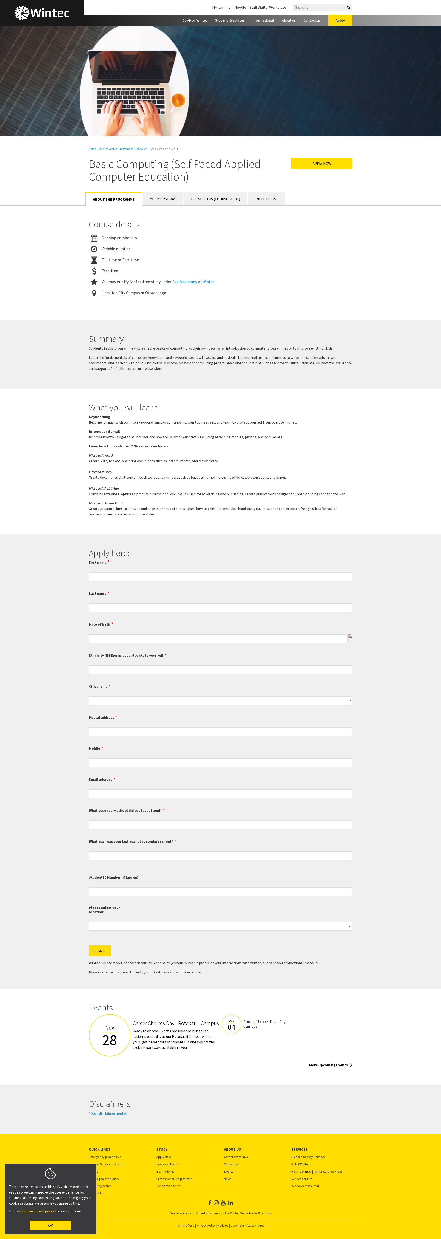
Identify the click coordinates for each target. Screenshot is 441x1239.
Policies (223, 1225)
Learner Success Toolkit (105, 1164)
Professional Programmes (174, 1179)
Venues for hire (301, 1179)
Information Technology (133, 148)
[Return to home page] (42, 13)
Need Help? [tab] (267, 199)
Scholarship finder (168, 1186)
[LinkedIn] (230, 1202)
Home (92, 148)
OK (50, 1225)
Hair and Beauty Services (308, 1157)
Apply (340, 20)
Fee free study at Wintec (193, 281)
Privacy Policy (206, 1225)
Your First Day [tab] (163, 199)
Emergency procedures (105, 1157)
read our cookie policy (37, 1211)
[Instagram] (216, 1202)
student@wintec (100, 1186)
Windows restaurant (305, 1186)
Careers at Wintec (236, 1157)
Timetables (96, 1193)
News (228, 1179)
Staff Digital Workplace (268, 7)
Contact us (311, 20)
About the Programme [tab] (114, 199)
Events (228, 1172)
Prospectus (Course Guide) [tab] (215, 199)
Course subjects (167, 1164)
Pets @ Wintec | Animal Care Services (316, 1172)
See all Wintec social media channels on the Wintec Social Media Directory (220, 1213)
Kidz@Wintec (300, 1164)
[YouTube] (223, 1202)
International (263, 20)
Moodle (240, 7)
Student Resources (230, 20)
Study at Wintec (195, 20)
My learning (221, 7)
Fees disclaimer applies (109, 1113)
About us (289, 20)
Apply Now (322, 163)
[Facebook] (210, 1202)
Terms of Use (185, 1225)
